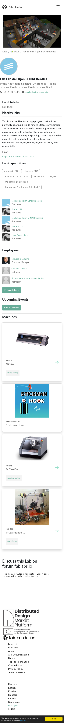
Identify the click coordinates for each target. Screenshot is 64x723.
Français (12, 695)
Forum (11, 658)
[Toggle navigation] (58, 7)
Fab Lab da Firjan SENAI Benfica (39, 52)
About (11, 651)
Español (12, 691)
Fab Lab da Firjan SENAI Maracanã (27, 218)
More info (23, 720)
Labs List (12, 644)
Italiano (12, 698)
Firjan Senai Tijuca (19, 235)
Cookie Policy (15, 665)
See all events (11, 307)
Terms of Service (16, 672)
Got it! (53, 719)
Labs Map (13, 647)
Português (13, 705)
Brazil (16, 52)
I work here (12, 290)
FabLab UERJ (17, 209)
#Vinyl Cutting (12, 373)
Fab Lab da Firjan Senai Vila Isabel (26, 201)
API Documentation (18, 655)
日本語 (11, 709)
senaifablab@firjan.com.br (36, 92)
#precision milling (13, 478)
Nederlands (14, 702)
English (12, 688)
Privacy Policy (15, 669)
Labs (4, 52)
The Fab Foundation (18, 662)
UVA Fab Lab (17, 227)
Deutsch (12, 684)
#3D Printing (12, 541)
